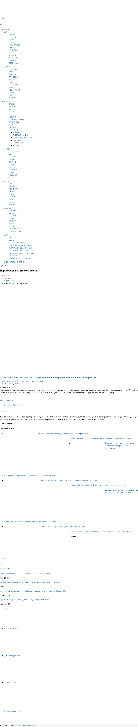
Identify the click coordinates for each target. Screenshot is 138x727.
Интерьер (13, 69)
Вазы (11, 154)
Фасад (11, 40)
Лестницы (13, 58)
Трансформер (15, 229)
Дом (6, 32)
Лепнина (12, 106)
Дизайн (12, 34)
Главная (7, 29)
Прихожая (13, 77)
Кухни (11, 184)
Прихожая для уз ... (12, 711)
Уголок (12, 191)
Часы (11, 177)
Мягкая (12, 226)
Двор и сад (14, 63)
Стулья (12, 197)
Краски (12, 104)
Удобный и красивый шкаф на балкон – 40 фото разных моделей (98, 485)
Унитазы (16, 145)
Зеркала (12, 157)
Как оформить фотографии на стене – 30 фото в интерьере (29, 475)
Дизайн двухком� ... (12, 655)
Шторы (12, 98)
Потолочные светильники (20, 245)
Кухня (11, 72)
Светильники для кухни (19, 250)
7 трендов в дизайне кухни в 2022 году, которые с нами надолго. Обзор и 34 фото (35, 591)
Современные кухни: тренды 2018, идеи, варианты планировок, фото (100, 531)
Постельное (14, 175)
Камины (12, 60)
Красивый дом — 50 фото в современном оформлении (61, 526)
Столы (11, 194)
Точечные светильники (19, 258)
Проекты (12, 37)
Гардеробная (14, 90)
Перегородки (14, 45)
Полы (11, 114)
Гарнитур (13, 189)
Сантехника (14, 130)
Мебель (12, 202)
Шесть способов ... (12, 628)
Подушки (13, 170)
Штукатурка (14, 122)
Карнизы (12, 159)
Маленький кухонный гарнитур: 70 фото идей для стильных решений (67, 480)
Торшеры (13, 256)
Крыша (12, 47)
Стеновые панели (16, 119)
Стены (11, 42)
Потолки (12, 117)
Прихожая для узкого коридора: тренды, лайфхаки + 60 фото (30, 522)
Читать (2, 395)
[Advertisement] (69, 308)
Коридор (13, 85)
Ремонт (7, 101)
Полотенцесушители (22, 137)
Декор (7, 149)
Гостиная (13, 79)
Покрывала (14, 172)
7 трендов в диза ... (12, 682)
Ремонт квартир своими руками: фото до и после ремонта (63, 433)
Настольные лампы (17, 243)
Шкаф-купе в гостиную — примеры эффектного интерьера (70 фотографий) (120, 445)
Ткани (11, 95)
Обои (11, 109)
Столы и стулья (15, 231)
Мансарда (13, 50)
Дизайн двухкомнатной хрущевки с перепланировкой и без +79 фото (29, 582)
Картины (12, 162)
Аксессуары (14, 152)
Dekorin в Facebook (6, 400)
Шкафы (12, 224)
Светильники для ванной (20, 248)
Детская (12, 74)
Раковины (17, 140)
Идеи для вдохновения (14, 262)
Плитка (12, 112)
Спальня (12, 82)
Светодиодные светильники (21, 253)
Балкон (12, 87)
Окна (11, 125)
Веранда (12, 55)
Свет (6, 235)
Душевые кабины (20, 135)
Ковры (11, 164)
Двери (11, 53)
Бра (10, 238)
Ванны (16, 132)
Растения (13, 167)
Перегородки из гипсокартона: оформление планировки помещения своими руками (48, 377)
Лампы (12, 240)
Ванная (12, 92)
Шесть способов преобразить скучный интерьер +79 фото (25, 574)
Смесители (18, 143)
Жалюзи (12, 127)
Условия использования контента (28, 726)
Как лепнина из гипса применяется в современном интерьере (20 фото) (101, 438)
